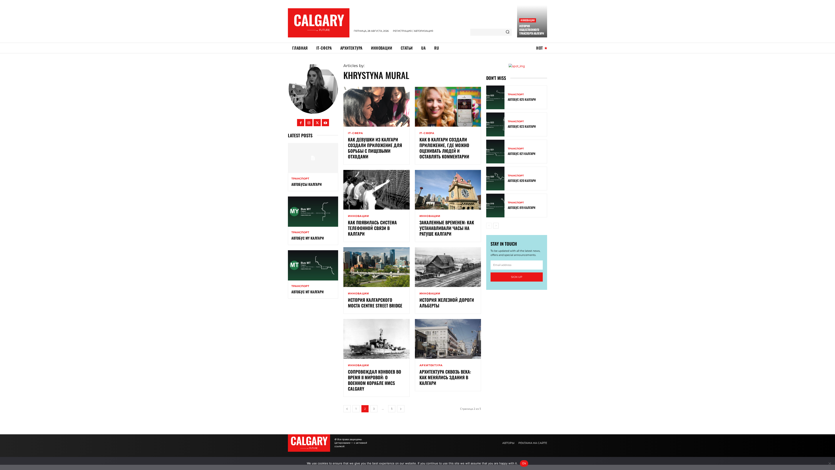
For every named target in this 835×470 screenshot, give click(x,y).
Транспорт (300, 178)
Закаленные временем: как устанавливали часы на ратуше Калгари (446, 228)
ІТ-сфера (355, 133)
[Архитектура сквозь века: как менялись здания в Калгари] (448, 339)
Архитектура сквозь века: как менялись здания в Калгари (445, 377)
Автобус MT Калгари (307, 291)
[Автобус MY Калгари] (313, 211)
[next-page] (400, 408)
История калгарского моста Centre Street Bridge (375, 303)
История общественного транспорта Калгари (531, 29)
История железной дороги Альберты (446, 303)
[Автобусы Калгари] (313, 158)
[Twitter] (317, 122)
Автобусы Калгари (306, 184)
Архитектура (431, 365)
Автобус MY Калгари (307, 238)
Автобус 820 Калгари (522, 180)
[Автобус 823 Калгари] (495, 124)
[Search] (507, 32)
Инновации (528, 20)
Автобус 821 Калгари (521, 153)
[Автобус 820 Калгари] (495, 178)
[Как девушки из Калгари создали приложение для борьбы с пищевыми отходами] (376, 107)
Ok (524, 463)
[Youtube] (325, 122)
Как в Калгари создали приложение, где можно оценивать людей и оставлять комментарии (444, 148)
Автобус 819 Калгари (521, 207)
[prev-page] (347, 408)
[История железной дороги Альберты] (448, 267)
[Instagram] (308, 122)
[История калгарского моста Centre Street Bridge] (376, 267)
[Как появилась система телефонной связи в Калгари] (376, 190)
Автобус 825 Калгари (522, 99)
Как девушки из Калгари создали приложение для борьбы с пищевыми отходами (375, 148)
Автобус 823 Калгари (522, 126)
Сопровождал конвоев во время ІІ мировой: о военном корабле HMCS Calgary (374, 380)
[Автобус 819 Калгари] (495, 205)
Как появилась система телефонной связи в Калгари (372, 228)
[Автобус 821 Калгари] (495, 151)
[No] (829, 463)
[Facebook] (300, 122)
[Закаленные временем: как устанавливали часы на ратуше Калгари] (448, 190)
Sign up (516, 277)
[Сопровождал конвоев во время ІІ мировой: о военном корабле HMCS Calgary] (376, 339)
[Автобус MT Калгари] (313, 265)
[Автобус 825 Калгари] (495, 97)
